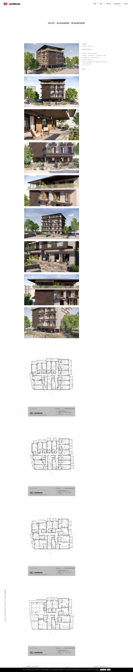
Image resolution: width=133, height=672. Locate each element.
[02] (51, 499)
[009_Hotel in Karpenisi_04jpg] (51, 339)
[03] (51, 579)
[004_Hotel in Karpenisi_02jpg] (51, 174)
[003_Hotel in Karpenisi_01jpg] (51, 141)
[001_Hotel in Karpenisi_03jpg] (51, 75)
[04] (51, 659)
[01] (51, 419)
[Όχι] (131, 670)
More (109, 669)
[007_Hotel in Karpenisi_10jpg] (51, 273)
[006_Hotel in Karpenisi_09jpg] (51, 240)
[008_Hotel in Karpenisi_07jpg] (51, 306)
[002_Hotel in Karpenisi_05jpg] (51, 108)
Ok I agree (103, 669)
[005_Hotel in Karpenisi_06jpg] (51, 207)
